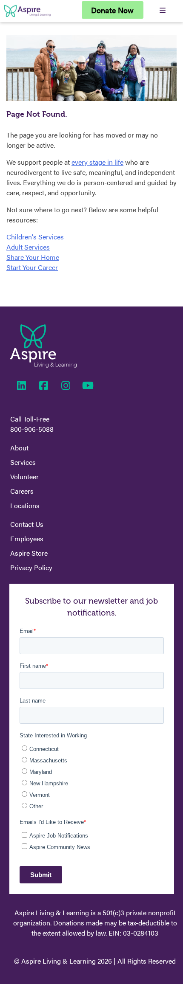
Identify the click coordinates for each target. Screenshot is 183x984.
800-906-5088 (32, 429)
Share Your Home (32, 257)
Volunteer (24, 476)
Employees (26, 538)
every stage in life (97, 162)
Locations (25, 505)
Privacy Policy (31, 567)
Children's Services (35, 237)
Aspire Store (29, 553)
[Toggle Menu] (162, 10)
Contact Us (26, 524)
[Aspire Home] (27, 17)
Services (23, 462)
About (19, 448)
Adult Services (28, 247)
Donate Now (112, 10)
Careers (22, 491)
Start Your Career (32, 267)
